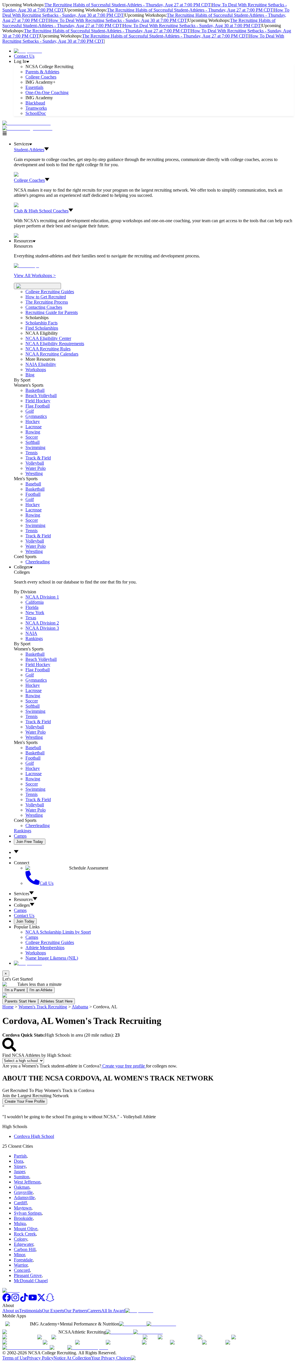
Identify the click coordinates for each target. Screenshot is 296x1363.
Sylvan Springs (28, 1213)
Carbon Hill (25, 1249)
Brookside (23, 1218)
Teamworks (36, 108)
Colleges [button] (22, 905)
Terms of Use (14, 1357)
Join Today (25, 921)
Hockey (32, 421)
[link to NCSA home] (11, 1290)
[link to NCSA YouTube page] (32, 1300)
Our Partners (75, 1310)
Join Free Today (29, 842)
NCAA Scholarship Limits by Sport (58, 932)
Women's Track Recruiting (42, 1006)
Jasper (19, 1171)
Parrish (20, 1155)
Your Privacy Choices (111, 1357)
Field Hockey (37, 400)
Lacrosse (33, 426)
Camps (20, 835)
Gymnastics (36, 416)
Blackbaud (35, 102)
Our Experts (53, 1310)
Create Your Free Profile (25, 1101)
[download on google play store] (162, 1323)
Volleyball (34, 463)
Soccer (31, 437)
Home (8, 1006)
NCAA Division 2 (42, 622)
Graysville (23, 1192)
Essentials (34, 87)
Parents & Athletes (42, 71)
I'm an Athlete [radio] (40, 990)
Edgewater (23, 1244)
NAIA (31, 633)
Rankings (34, 638)
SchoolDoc (35, 113)
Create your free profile (123, 1065)
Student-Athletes (29, 149)
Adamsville (24, 1197)
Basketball (35, 390)
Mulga (20, 1223)
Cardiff (20, 1202)
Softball (32, 442)
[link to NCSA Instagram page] (15, 1300)
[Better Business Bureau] (26, 1347)
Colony (20, 1239)
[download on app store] (133, 1323)
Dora (18, 1161)
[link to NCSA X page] (41, 1300)
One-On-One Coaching (47, 92)
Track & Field (38, 457)
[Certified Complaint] (87, 1347)
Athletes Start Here (56, 1001)
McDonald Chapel (31, 1280)
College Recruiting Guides (49, 291)
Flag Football (37, 405)
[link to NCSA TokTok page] (24, 1300)
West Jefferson (27, 1181)
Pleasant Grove (28, 1275)
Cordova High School (34, 1136)
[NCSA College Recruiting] (28, 128)
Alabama (80, 1006)
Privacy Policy (40, 1357)
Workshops (35, 952)
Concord (22, 1270)
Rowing (32, 431)
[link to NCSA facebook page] (6, 1300)
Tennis (31, 452)
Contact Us (24, 56)
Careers (94, 1310)
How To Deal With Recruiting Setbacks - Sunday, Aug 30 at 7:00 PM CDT (118, 20)
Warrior (20, 1265)
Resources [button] (23, 899)
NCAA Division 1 (42, 596)
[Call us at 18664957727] (26, 123)
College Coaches (40, 76)
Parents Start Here (20, 1001)
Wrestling (34, 473)
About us (10, 1310)
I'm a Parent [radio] (15, 990)
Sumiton (21, 1176)
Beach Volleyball (41, 395)
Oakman (21, 1187)
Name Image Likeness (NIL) (51, 958)
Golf (29, 411)
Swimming (35, 447)
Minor (19, 1254)
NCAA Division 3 (42, 628)
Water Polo (35, 468)
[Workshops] (26, 265)
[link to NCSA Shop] (28, 50)
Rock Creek (25, 1233)
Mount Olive (25, 1228)
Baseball (33, 483)
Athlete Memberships (44, 947)
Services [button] (21, 893)
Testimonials (30, 1310)
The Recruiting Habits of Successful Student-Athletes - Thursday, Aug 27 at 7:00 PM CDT (128, 4)
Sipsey (20, 1166)
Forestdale (23, 1259)
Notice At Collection (72, 1357)
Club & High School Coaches (41, 210)
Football (32, 494)
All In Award (113, 1310)
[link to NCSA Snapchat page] (50, 1300)
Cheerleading (37, 561)
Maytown (23, 1207)
